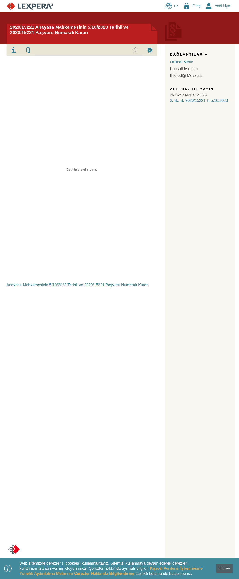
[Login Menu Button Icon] (186, 6)
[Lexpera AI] (14, 549)
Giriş (196, 6)
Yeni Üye (222, 6)
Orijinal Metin (181, 62)
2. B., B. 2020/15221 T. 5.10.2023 (199, 100)
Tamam (224, 568)
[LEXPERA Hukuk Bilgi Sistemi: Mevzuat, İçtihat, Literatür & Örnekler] (30, 6)
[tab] (14, 50)
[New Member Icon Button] (209, 6)
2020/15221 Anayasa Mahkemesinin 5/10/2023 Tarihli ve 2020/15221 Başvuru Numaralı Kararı (69, 30)
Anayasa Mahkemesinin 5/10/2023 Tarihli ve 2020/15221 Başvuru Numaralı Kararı (78, 285)
